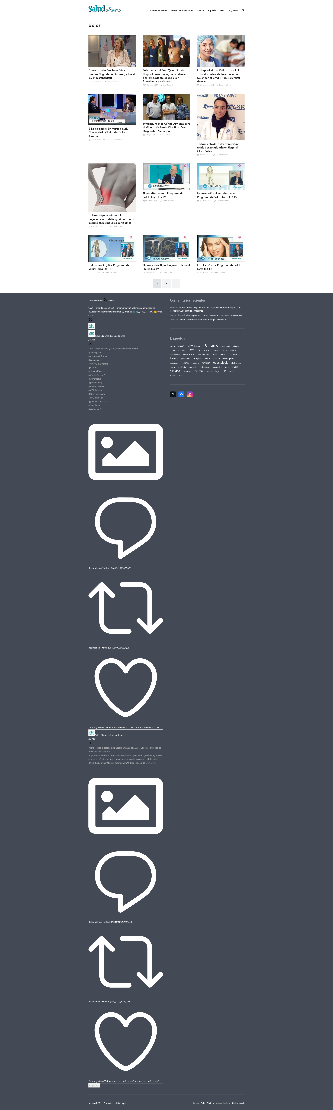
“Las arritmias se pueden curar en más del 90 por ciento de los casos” (210, 315)
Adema (172, 346)
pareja (172, 367)
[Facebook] (181, 394)
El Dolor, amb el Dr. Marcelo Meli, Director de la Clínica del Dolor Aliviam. (108, 132)
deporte (233, 350)
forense (174, 358)
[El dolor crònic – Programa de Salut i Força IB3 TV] (221, 248)
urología (232, 371)
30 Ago (91, 340)
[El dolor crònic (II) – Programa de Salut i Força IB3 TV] (166, 248)
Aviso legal (121, 1103)
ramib (227, 367)
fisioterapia (234, 354)
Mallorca (185, 363)
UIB (224, 371)
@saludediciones (117, 336)
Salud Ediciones (113, 81)
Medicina (195, 363)
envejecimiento (203, 354)
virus (180, 375)
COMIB (181, 350)
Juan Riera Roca (169, 85)
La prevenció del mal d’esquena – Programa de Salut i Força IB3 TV (217, 195)
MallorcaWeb (238, 1103)
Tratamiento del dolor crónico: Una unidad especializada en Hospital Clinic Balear (218, 147)
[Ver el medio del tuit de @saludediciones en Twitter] (125, 489)
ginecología (185, 358)
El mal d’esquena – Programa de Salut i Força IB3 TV (163, 195)
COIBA (172, 350)
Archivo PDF (94, 1103)
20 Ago (91, 739)
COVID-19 (194, 350)
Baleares (211, 346)
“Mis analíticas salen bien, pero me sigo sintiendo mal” (204, 320)
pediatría (182, 367)
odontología (220, 362)
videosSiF (173, 375)
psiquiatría (217, 367)
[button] (243, 10)
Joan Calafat (174, 363)
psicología (204, 367)
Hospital (197, 359)
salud (235, 367)
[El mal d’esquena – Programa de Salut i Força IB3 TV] (166, 176)
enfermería (188, 354)
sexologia (187, 371)
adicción (181, 346)
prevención (193, 367)
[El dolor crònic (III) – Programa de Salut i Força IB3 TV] (112, 248)
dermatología (175, 354)
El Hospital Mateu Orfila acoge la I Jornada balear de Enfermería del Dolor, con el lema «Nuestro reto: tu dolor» (218, 75)
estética (214, 355)
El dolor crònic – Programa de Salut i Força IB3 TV (219, 267)
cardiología (225, 346)
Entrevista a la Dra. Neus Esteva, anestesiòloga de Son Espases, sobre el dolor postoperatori (111, 73)
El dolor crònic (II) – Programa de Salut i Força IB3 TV (166, 267)
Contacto (108, 1103)
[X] (173, 394)
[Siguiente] (176, 283)
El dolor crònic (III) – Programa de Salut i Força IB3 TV (108, 267)
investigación (229, 358)
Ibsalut (207, 358)
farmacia (223, 354)
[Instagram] (190, 394)
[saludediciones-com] (104, 8)
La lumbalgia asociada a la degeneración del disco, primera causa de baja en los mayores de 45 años (111, 218)
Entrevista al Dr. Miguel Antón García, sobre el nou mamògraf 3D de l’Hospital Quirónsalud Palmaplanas (205, 309)
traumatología (212, 371)
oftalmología (236, 363)
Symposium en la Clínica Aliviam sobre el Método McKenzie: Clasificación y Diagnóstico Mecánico (166, 127)
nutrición (206, 363)
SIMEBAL (199, 371)
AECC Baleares (194, 346)
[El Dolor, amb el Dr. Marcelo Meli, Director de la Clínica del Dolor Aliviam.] (112, 109)
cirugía (236, 346)
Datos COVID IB (220, 350)
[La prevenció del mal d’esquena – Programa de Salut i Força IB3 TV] (221, 176)
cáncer (206, 350)
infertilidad (216, 359)
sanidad (175, 371)
